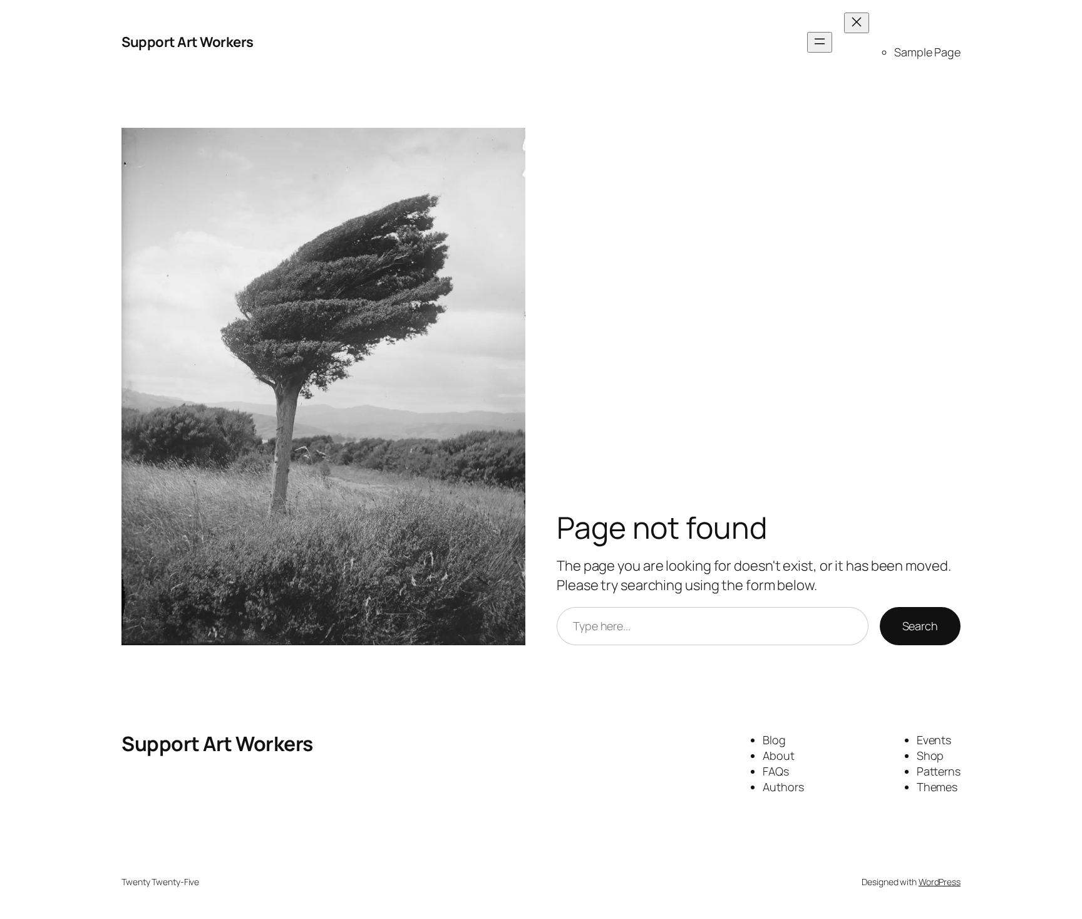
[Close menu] (856, 23)
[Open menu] (819, 42)
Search (920, 625)
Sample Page (927, 52)
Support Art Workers (187, 42)
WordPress (940, 882)
